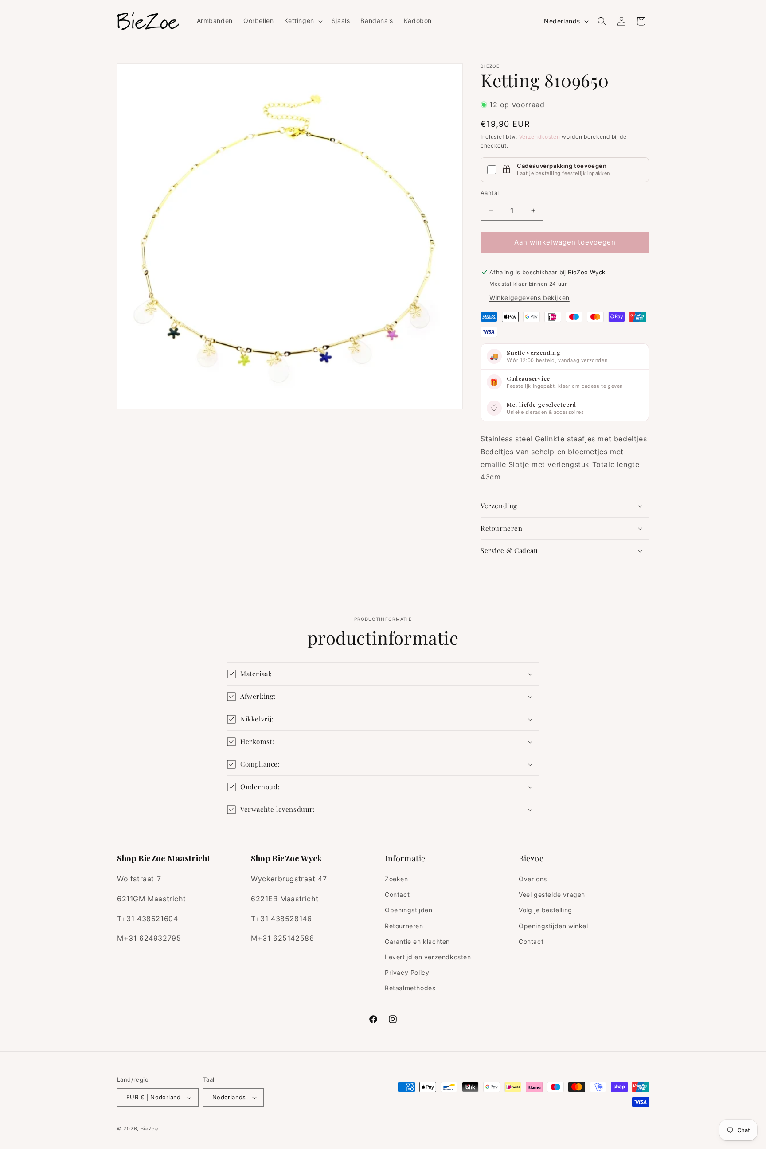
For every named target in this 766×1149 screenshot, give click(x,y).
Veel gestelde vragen (552, 894)
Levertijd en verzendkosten (428, 957)
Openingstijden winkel (553, 926)
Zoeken (396, 879)
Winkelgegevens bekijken (529, 297)
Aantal (490, 192)
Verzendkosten (539, 136)
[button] (302, 21)
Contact (397, 894)
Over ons (533, 879)
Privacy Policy (407, 972)
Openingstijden (408, 910)
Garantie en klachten (417, 941)
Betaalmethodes (410, 988)
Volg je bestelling (545, 910)
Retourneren (404, 926)
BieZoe (149, 1129)
